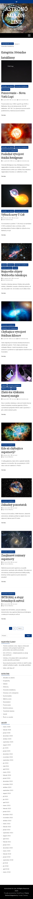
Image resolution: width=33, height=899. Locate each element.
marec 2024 (6, 772)
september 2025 (8, 742)
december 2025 (8, 736)
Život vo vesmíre (8, 717)
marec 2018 (6, 872)
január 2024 (6, 778)
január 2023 (6, 811)
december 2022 (8, 814)
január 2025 (6, 751)
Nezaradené (6, 702)
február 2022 (7, 826)
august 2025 (7, 745)
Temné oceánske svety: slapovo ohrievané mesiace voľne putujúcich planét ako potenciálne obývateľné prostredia (16, 648)
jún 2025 (5, 748)
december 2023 (8, 781)
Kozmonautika (7, 696)
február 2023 (7, 808)
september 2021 (8, 833)
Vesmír (15, 268)
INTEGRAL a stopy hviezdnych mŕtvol (12, 599)
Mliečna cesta (6, 388)
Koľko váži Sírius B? (9, 668)
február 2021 (7, 842)
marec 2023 (6, 805)
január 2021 (6, 845)
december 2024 (8, 754)
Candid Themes (23, 895)
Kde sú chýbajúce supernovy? (12, 450)
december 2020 (8, 848)
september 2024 (8, 760)
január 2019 (6, 857)
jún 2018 (5, 866)
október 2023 (7, 787)
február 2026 (7, 730)
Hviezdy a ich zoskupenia (9, 150)
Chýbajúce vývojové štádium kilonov (13, 333)
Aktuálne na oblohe (8, 86)
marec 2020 (6, 851)
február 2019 (7, 854)
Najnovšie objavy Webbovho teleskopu (14, 273)
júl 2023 (5, 796)
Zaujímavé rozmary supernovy (13, 557)
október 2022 (7, 820)
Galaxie (4, 265)
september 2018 (8, 860)
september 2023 (8, 790)
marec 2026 (6, 727)
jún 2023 (5, 799)
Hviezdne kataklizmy (21, 86)
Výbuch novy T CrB (13, 215)
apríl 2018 (6, 869)
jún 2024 (5, 763)
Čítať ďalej (3, 115)
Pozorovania (6, 89)
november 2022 (8, 817)
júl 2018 (5, 863)
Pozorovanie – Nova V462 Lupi (13, 95)
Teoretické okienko (8, 711)
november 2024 (8, 757)
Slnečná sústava (7, 268)
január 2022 (6, 829)
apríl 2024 (6, 769)
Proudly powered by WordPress (14, 893)
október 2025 (7, 739)
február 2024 (7, 775)
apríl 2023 (6, 802)
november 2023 (8, 784)
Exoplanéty (6, 681)
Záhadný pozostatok (14, 505)
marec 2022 (6, 823)
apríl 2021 (6, 839)
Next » (20, 628)
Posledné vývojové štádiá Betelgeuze (12, 156)
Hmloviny (11, 265)
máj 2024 (6, 766)
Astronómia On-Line (16, 15)
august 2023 (7, 793)
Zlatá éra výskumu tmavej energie (12, 394)
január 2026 (6, 733)
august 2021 (7, 836)
